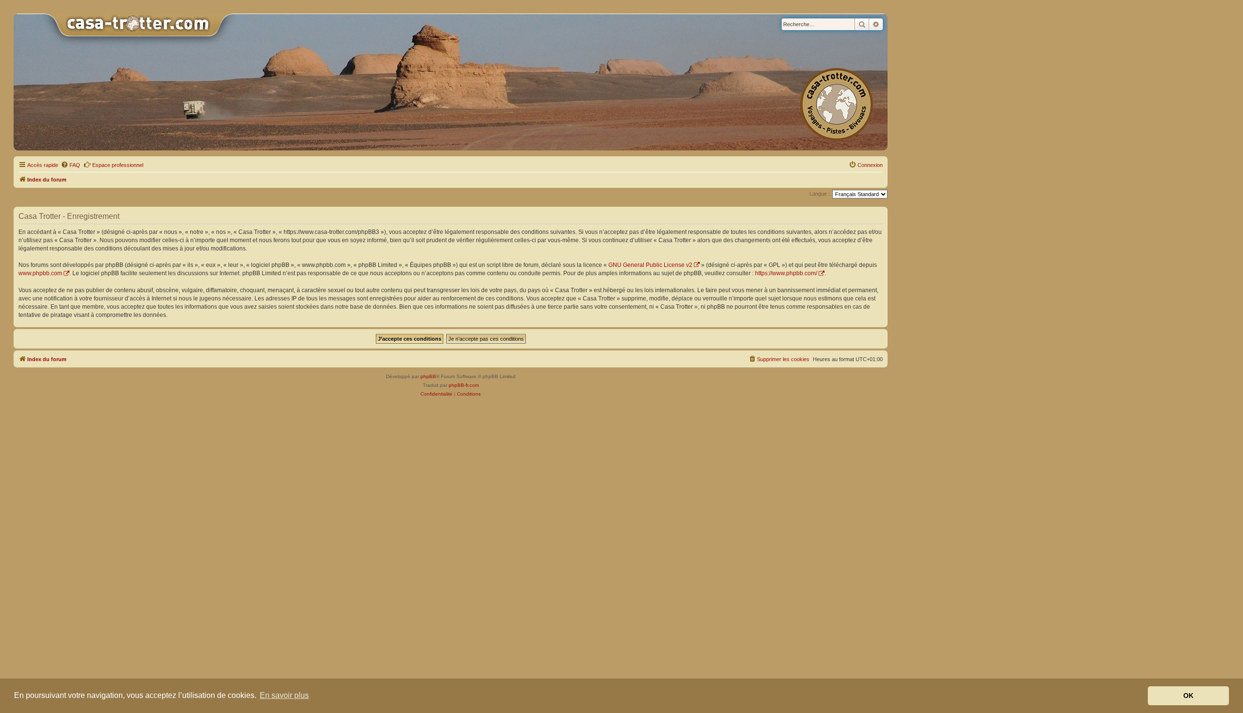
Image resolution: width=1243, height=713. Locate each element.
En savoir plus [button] (284, 695)
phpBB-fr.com (464, 385)
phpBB (428, 376)
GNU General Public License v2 (650, 265)
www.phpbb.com (40, 273)
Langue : (819, 194)
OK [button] (1188, 695)
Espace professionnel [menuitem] (117, 165)
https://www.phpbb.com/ (786, 273)
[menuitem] (70, 165)
